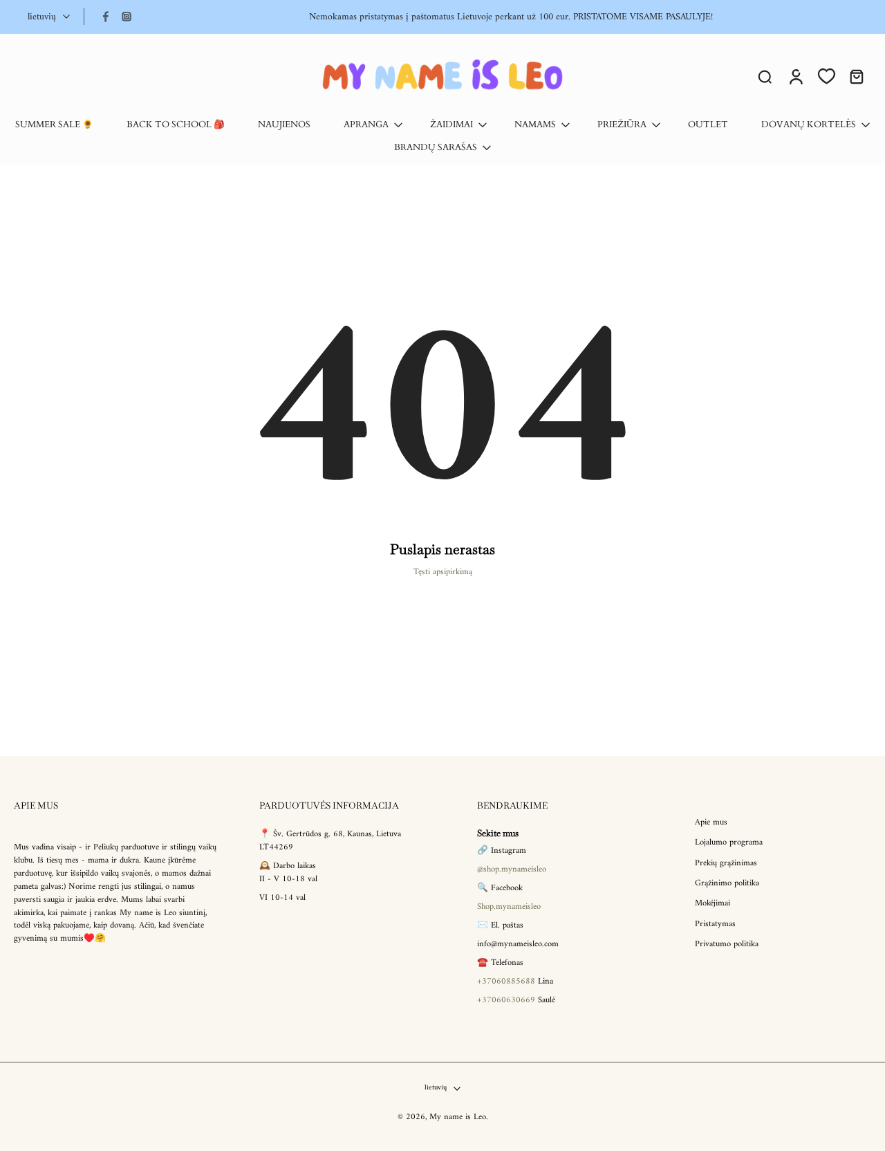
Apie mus (711, 823)
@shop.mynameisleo (511, 869)
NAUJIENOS (284, 125)
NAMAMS (535, 125)
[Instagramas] (126, 16)
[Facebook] (105, 16)
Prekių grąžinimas (726, 863)
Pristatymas (715, 924)
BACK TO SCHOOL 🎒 (176, 125)
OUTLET (708, 125)
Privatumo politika (726, 944)
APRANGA (366, 125)
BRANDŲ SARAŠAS (435, 148)
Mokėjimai (712, 904)
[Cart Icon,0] (856, 76)
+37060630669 (506, 999)
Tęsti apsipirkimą (442, 572)
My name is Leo (457, 1117)
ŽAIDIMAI (451, 125)
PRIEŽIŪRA (621, 125)
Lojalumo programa (729, 843)
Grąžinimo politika (727, 884)
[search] (764, 76)
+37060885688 (506, 980)
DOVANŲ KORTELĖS (808, 125)
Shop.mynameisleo (509, 906)
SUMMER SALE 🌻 (54, 125)
